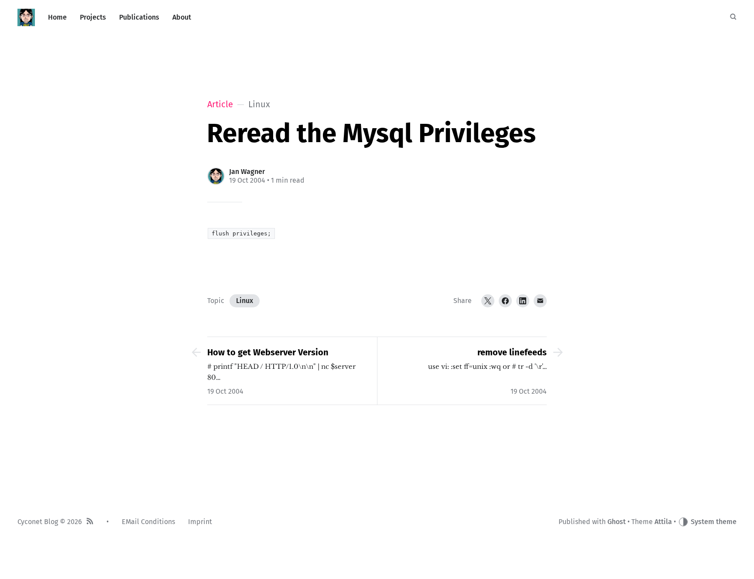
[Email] (540, 300)
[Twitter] (487, 300)
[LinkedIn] (522, 300)
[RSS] (89, 522)
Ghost (616, 522)
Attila (663, 522)
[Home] (26, 17)
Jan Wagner (247, 171)
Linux (244, 300)
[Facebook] (505, 300)
